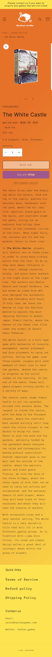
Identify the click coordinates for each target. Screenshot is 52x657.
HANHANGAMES (29, 650)
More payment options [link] (26, 183)
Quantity (8, 146)
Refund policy (19, 588)
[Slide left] (19, 99)
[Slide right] (33, 99)
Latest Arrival (19, 33)
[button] (4, 19)
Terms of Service (22, 579)
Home (5, 33)
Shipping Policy (21, 597)
